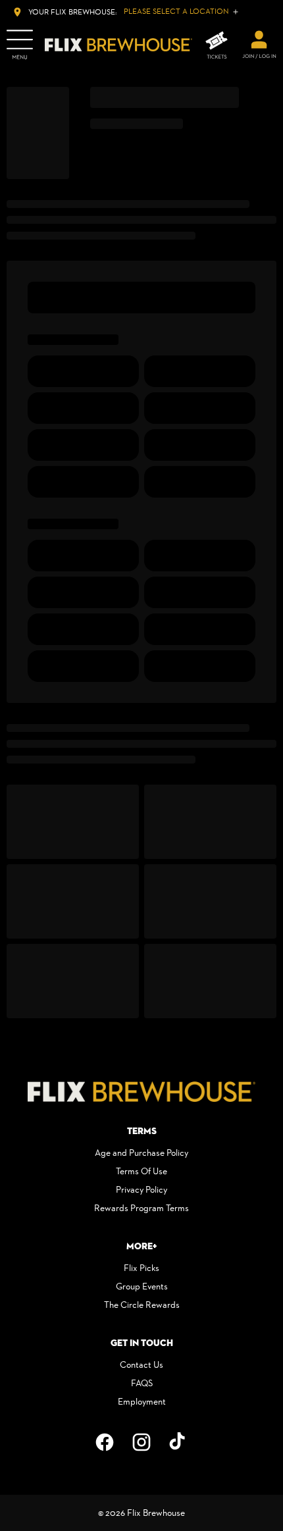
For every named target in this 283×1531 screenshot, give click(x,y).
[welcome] (259, 45)
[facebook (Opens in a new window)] (104, 1442)
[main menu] (19, 44)
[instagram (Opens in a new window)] (141, 1442)
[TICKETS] (216, 45)
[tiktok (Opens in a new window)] (178, 1442)
